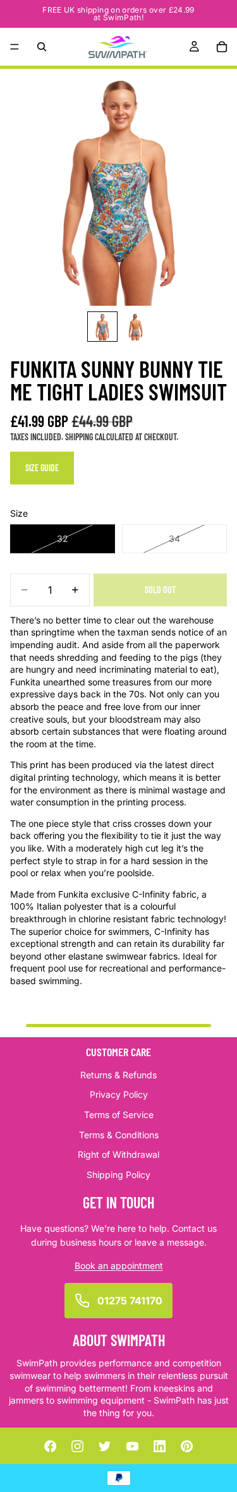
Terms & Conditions (119, 1134)
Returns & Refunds (118, 1074)
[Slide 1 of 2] (102, 326)
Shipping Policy (118, 1174)
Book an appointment (119, 1265)
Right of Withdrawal (118, 1154)
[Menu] (14, 46)
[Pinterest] (187, 1446)
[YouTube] (132, 1446)
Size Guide (42, 467)
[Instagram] (78, 1446)
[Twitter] (105, 1446)
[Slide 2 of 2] (135, 326)
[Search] (42, 47)
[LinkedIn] (159, 1446)
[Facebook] (50, 1446)
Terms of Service (119, 1114)
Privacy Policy (119, 1094)
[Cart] (222, 47)
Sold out (160, 589)
